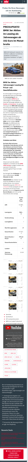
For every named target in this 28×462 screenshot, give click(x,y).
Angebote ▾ (4, 16)
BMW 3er (13, 353)
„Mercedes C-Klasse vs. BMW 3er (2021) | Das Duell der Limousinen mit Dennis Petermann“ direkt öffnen (13, 345)
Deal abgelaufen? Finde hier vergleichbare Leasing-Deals (14, 454)
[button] (6, 1)
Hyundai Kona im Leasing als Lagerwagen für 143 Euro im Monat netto (13, 433)
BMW (5, 353)
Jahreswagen (17, 360)
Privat (6, 375)
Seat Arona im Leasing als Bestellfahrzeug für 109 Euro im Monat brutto (12, 438)
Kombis (5, 104)
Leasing (14, 364)
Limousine (7, 368)
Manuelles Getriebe (10, 372)
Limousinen (13, 104)
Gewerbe (7, 360)
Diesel (17, 357)
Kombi (6, 364)
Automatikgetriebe (10, 349)
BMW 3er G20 (8, 357)
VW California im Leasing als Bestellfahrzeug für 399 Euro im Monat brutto (12, 443)
